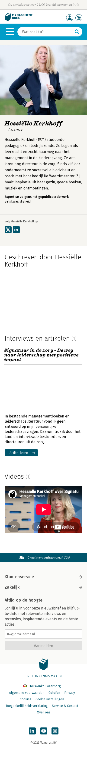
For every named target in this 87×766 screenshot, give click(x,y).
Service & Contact (65, 706)
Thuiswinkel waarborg (44, 686)
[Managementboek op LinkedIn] (32, 730)
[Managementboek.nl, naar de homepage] (18, 20)
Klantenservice (19, 576)
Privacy (69, 693)
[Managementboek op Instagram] (55, 730)
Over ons (43, 712)
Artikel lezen (19, 453)
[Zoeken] (77, 31)
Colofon (54, 693)
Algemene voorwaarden (26, 693)
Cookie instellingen (49, 699)
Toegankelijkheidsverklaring (27, 706)
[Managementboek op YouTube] (43, 730)
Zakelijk (12, 587)
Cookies (25, 699)
